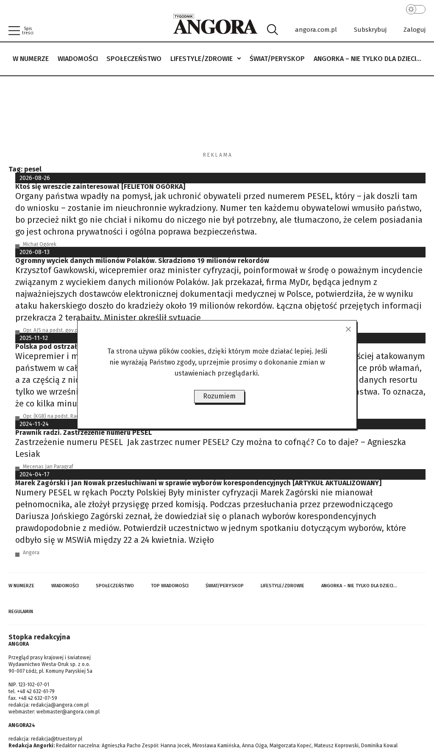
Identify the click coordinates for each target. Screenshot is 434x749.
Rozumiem (219, 396)
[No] (348, 329)
